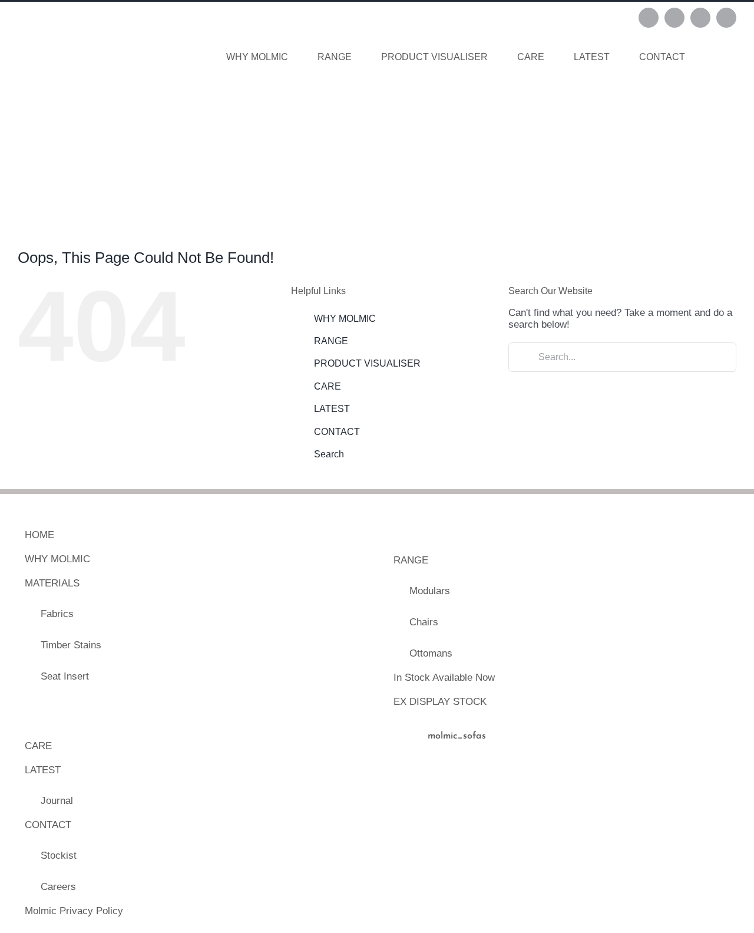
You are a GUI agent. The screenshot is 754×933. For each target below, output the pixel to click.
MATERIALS (52, 583)
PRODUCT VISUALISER (367, 363)
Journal (57, 800)
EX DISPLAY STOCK (440, 701)
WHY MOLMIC (345, 319)
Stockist (59, 855)
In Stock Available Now (444, 677)
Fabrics (57, 613)
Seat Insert (65, 676)
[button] (718, 57)
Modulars (429, 590)
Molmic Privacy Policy (74, 910)
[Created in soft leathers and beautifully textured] (427, 806)
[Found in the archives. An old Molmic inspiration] (516, 806)
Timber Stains (71, 645)
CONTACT (337, 432)
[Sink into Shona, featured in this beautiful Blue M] (694, 806)
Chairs (423, 622)
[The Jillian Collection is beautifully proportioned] (605, 806)
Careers (58, 886)
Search (329, 454)
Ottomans (430, 653)
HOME (39, 534)
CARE (327, 386)
